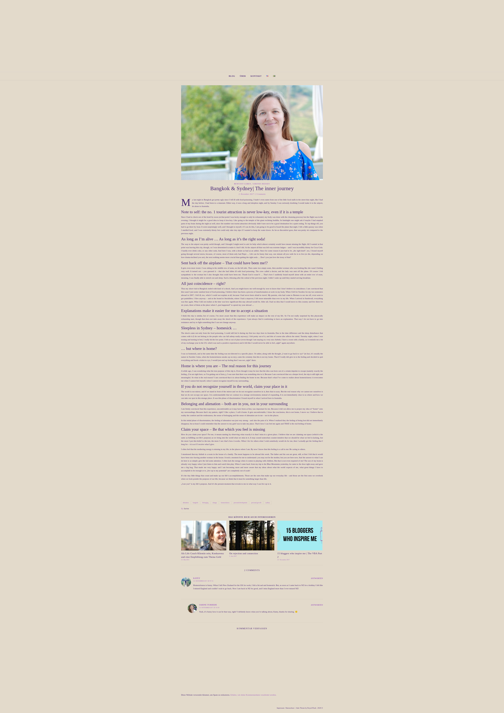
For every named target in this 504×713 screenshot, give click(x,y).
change (214, 503)
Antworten (317, 578)
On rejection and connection (243, 553)
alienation (186, 503)
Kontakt (256, 76)
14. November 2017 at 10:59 (209, 607)
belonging (205, 503)
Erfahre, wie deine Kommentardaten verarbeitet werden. (253, 695)
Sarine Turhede (208, 605)
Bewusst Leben (242, 184)
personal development (240, 503)
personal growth (256, 503)
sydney (267, 503)
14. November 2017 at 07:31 (203, 581)
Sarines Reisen (261, 184)
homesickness (225, 503)
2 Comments (260, 194)
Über (243, 76)
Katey (196, 578)
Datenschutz (289, 708)
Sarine (186, 509)
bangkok (195, 503)
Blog (232, 76)
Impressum (280, 708)
